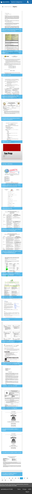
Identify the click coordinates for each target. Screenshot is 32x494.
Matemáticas (8, 6)
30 (5, 480)
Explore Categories (16, 2)
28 (27, 478)
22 (9, 478)
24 (15, 478)
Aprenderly (5, 2)
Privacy (24, 489)
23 (12, 478)
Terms (19, 489)
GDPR (29, 489)
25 (18, 478)
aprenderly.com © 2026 (7, 489)
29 (2, 480)
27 (24, 478)
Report (27, 492)
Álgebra (15, 6)
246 (11, 480)
